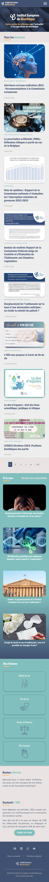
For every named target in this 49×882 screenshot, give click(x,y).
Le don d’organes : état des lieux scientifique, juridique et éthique (22, 406)
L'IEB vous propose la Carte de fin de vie (24, 356)
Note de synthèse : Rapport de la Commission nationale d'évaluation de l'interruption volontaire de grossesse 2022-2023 (23, 195)
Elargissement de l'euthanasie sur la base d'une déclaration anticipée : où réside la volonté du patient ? (24, 307)
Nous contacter (14, 856)
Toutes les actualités (34, 478)
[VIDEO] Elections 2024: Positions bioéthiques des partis (22, 447)
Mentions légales (34, 856)
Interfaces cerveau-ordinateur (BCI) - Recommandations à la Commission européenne (24, 88)
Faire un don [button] (24, 832)
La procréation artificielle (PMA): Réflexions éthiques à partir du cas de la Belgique (23, 142)
